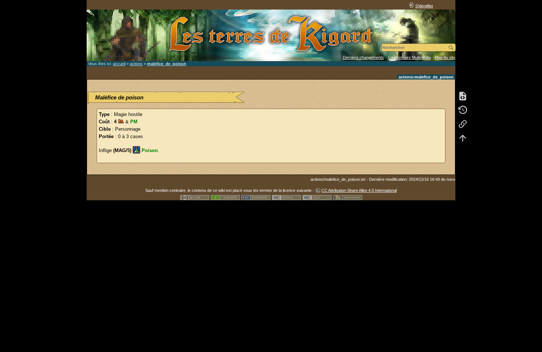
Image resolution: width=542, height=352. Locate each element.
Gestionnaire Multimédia (409, 57)
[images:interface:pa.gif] (121, 121)
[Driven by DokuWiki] (347, 197)
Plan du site (445, 57)
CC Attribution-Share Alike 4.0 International (359, 190)
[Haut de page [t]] (462, 138)
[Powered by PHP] (256, 197)
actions (136, 63)
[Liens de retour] (462, 124)
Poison (150, 150)
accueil (119, 63)
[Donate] (225, 197)
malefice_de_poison (166, 63)
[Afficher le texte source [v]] (462, 96)
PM (134, 121)
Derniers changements (363, 57)
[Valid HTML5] (286, 197)
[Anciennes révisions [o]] (462, 110)
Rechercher (451, 47)
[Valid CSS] (317, 197)
